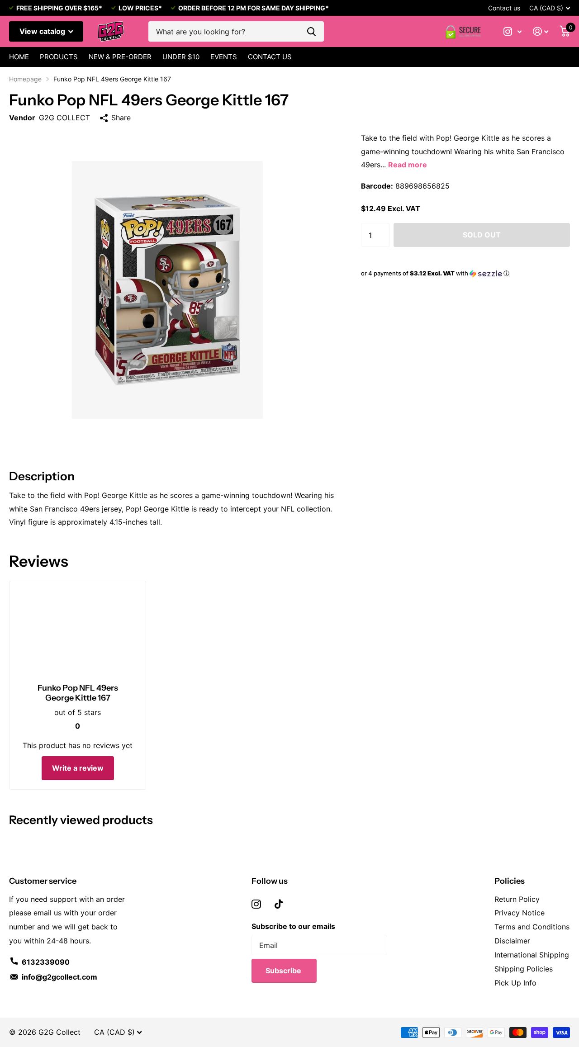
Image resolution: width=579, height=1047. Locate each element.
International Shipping (531, 954)
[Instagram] (256, 904)
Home (19, 56)
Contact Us (270, 56)
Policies (509, 881)
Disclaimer (512, 940)
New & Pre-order (120, 56)
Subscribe (284, 970)
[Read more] (512, 31)
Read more (407, 164)
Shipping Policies (523, 968)
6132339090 (46, 961)
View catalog (43, 31)
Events (223, 56)
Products (59, 56)
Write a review (78, 767)
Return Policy (517, 899)
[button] (465, 273)
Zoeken (311, 31)
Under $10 (180, 56)
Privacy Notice (519, 912)
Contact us (504, 8)
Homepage (25, 79)
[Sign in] (541, 31)
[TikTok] (279, 904)
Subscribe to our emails (293, 926)
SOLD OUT (482, 234)
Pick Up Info (515, 982)
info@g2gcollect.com (59, 976)
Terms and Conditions (532, 926)
